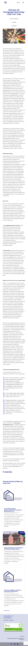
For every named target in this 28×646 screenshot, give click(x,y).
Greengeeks (11, 620)
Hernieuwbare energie (7, 513)
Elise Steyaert (8, 512)
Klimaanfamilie (13, 513)
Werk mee (22, 636)
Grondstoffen (18, 512)
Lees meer (6, 526)
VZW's (16, 513)
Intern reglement (7, 617)
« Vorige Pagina (6, 610)
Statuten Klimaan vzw (8, 615)
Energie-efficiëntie (12, 512)
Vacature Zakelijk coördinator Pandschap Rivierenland (12, 590)
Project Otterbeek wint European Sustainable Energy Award (13, 548)
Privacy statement (8, 618)
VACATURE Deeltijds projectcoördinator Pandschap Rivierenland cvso (13, 510)
